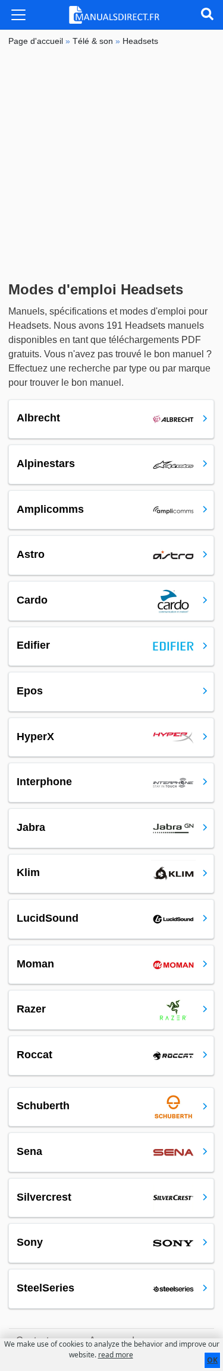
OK (212, 1360)
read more (115, 1355)
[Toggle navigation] (18, 15)
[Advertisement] (111, 164)
